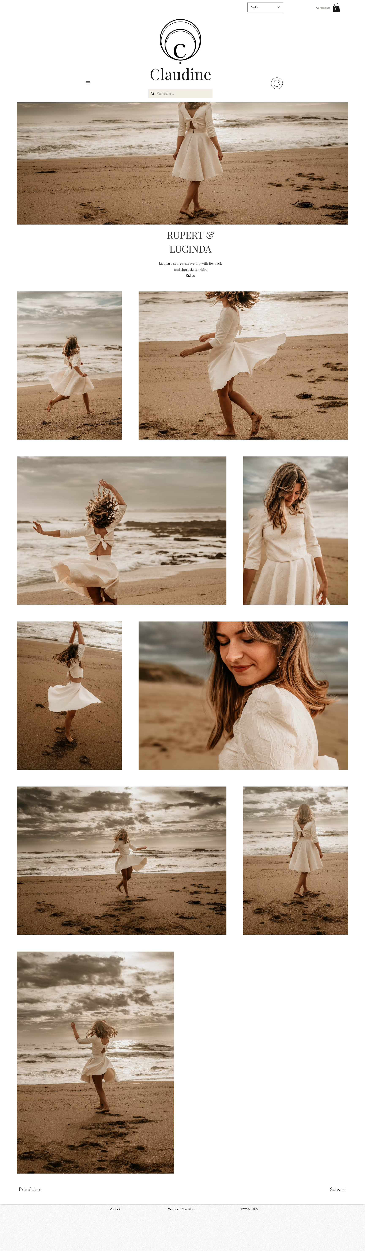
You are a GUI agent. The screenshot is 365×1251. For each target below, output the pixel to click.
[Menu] (88, 82)
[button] (336, 7)
